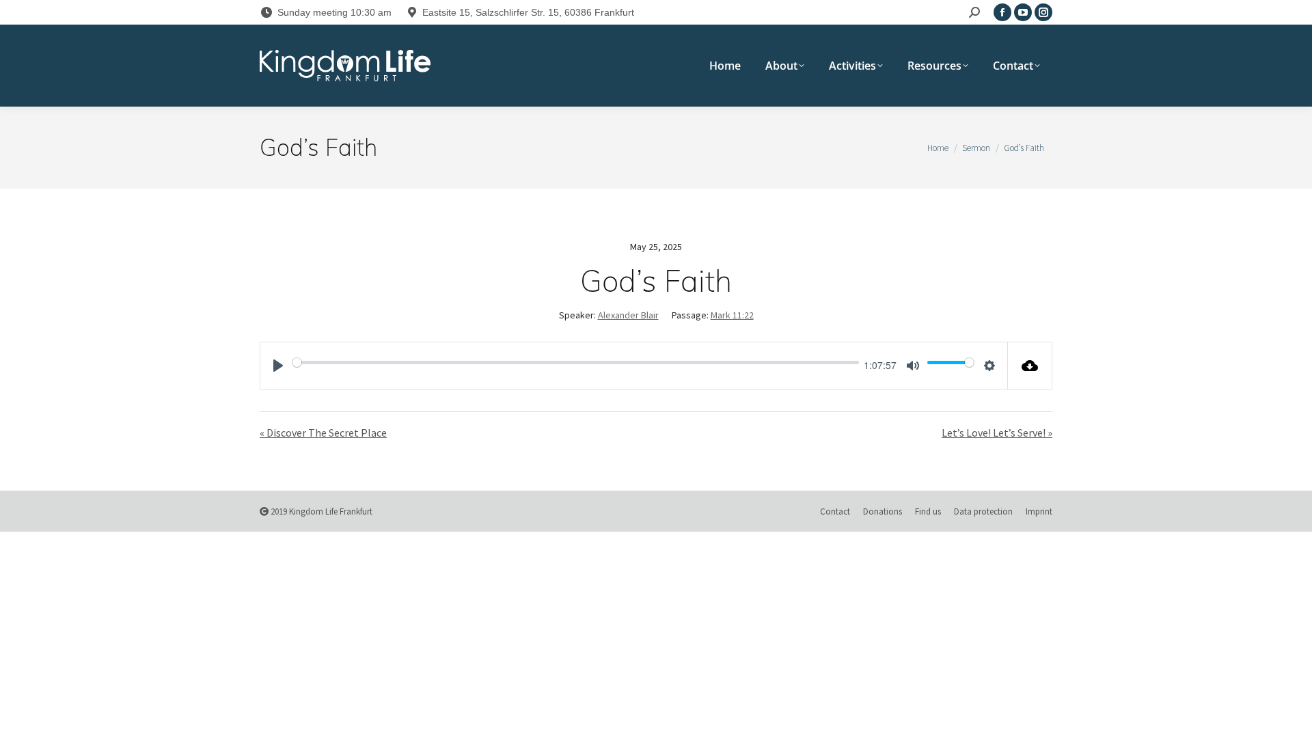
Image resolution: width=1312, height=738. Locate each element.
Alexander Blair (628, 315)
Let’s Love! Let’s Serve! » (997, 432)
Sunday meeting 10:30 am (334, 12)
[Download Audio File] (1030, 366)
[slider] (575, 362)
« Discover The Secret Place (323, 432)
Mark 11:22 (732, 315)
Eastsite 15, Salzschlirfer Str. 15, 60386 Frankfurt (528, 12)
